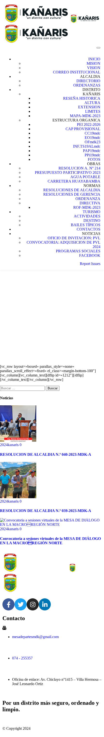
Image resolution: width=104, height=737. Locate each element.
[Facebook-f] (8, 604)
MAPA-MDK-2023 (85, 116)
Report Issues (90, 264)
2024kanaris (10, 445)
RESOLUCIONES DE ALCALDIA (71, 190)
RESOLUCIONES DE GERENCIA (71, 194)
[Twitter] (21, 604)
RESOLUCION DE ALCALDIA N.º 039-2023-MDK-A (45, 511)
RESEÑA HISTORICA (81, 98)
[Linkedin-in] (45, 604)
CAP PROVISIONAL (83, 129)
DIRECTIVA (90, 203)
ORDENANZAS (86, 85)
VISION (93, 68)
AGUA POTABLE (85, 177)
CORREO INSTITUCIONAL (76, 72)
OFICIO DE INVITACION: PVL (74, 238)
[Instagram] (33, 604)
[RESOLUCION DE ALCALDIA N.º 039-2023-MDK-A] (18, 497)
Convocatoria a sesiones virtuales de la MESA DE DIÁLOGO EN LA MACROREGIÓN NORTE (50, 541)
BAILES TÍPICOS (85, 225)
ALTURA (92, 103)
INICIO (94, 59)
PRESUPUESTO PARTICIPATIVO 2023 (67, 172)
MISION (93, 63)
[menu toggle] (98, 47)
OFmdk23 (92, 142)
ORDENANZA (87, 199)
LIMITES (92, 111)
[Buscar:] (23, 388)
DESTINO (91, 220)
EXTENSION (89, 107)
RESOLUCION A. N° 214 (79, 168)
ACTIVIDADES (87, 216)
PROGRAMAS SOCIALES (78, 251)
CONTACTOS (88, 229)
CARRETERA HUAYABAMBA (74, 181)
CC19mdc (92, 133)
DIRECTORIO (88, 81)
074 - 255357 (22, 658)
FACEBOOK (89, 255)
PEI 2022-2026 (88, 124)
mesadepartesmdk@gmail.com (35, 637)
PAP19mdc (91, 151)
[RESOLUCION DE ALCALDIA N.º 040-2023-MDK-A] (18, 440)
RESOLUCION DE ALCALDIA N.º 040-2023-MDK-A (45, 454)
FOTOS (94, 159)
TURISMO (91, 212)
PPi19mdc (92, 155)
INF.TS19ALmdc (86, 146)
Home (57, 298)
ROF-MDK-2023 (86, 207)
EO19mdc (92, 138)
